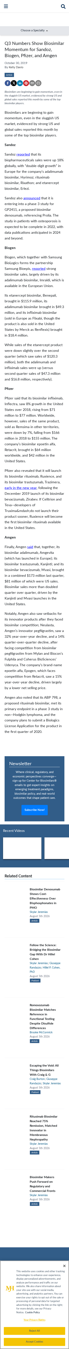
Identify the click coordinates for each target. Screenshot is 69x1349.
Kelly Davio (16, 67)
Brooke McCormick (41, 1032)
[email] (32, 83)
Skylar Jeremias (39, 912)
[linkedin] (20, 83)
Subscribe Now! (35, 810)
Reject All (34, 1331)
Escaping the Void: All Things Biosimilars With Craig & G (44, 1070)
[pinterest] (26, 83)
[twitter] (14, 83)
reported (23, 154)
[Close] (64, 1266)
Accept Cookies (34, 1342)
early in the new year (21, 488)
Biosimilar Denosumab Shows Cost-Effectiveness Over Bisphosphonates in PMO (45, 898)
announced (31, 198)
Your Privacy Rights (34, 1320)
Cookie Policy (32, 1312)
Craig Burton (37, 1079)
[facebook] (8, 83)
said (30, 547)
